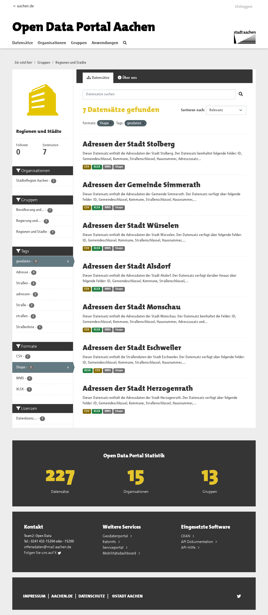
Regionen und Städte (70, 62)
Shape (119, 166)
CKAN (186, 536)
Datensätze (22, 43)
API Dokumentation (197, 541)
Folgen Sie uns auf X (40, 552)
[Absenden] (240, 94)
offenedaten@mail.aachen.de (47, 547)
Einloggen (243, 6)
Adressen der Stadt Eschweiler (132, 347)
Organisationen (52, 43)
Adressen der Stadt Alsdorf (127, 266)
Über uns (129, 78)
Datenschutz (92, 596)
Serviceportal (113, 547)
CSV (86, 166)
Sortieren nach (192, 110)
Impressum (34, 596)
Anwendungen (105, 43)
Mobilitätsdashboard (120, 553)
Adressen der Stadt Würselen (131, 225)
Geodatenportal (116, 536)
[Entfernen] (110, 123)
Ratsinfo (110, 541)
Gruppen (79, 43)
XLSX (97, 166)
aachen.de (62, 596)
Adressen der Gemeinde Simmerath (141, 185)
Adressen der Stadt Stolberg (129, 144)
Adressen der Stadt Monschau (132, 307)
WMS (108, 166)
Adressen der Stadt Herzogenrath (138, 388)
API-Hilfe (188, 547)
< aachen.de (23, 6)
